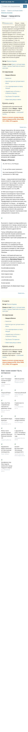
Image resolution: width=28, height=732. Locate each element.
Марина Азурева (12, 61)
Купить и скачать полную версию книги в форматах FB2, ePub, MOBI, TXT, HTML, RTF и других (13, 119)
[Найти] (25, 6)
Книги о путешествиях (18, 64)
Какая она (8, 78)
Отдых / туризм (6, 66)
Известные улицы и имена (13, 99)
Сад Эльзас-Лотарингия (12, 96)
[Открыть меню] (25, 2)
